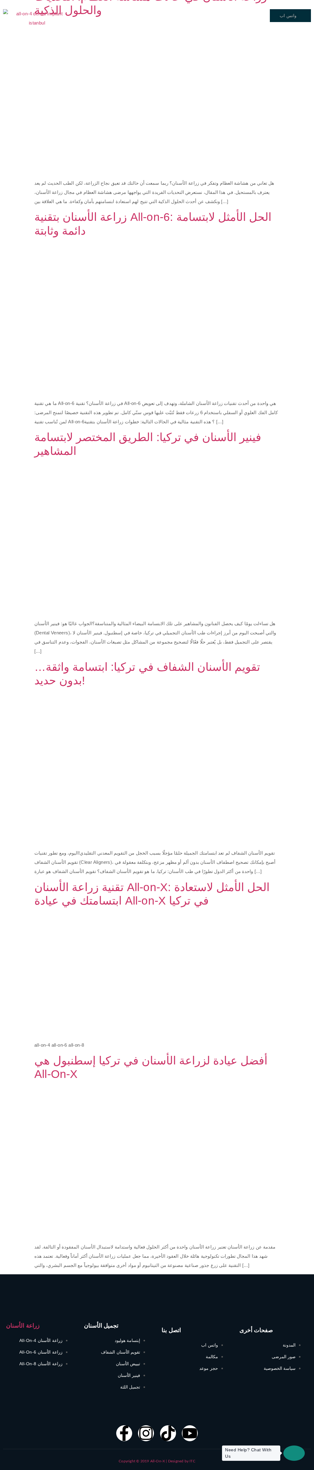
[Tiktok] (168, 1433)
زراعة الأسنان (23, 1325)
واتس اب (288, 15)
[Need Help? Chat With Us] (294, 1453)
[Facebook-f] (124, 1433)
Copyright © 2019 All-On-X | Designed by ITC (157, 1461)
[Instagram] (146, 1433)
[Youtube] (190, 1433)
